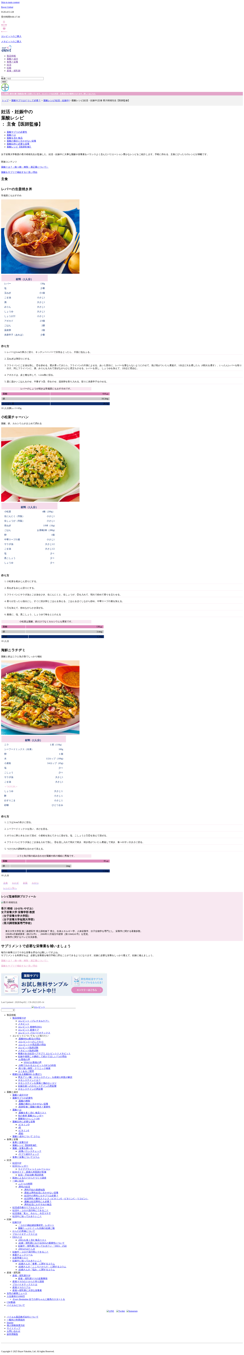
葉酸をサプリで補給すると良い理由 (19, 172)
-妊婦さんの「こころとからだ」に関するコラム (42, 1266)
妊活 (9, 65)
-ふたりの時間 (25, 1184)
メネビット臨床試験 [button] (28, 1050)
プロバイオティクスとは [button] (24, 1234)
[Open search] (2, 76)
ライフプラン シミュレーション (34, 1169)
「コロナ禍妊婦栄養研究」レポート (36, 1225)
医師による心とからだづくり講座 (29, 1178)
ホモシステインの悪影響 (30, 1089)
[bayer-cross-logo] (5, 90)
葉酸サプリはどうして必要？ (26, 100)
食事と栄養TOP (20, 1142)
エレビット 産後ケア (28, 1030)
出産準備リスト (20, 1258)
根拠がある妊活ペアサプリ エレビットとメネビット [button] (44, 1053)
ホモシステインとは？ (29, 1080)
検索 (3, 78)
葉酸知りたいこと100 (29, 1118)
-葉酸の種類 (24, 1101)
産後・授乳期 (13, 71)
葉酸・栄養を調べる (22, 1148)
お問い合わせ (13, 1331)
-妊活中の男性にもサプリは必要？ (41, 1195)
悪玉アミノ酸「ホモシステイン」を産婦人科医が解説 (45, 1077)
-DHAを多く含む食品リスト (32, 1240)
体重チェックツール (22, 1255)
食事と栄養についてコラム (26, 1157)
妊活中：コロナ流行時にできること (30, 1210)
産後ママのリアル (21, 1287)
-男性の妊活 (24, 1187)
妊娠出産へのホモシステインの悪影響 (37, 1086)
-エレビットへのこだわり (31, 1041)
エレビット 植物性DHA (30, 1027)
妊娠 (9, 68)
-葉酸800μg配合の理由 (29, 1039)
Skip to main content (10, 2)
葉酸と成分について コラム (26, 1136)
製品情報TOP (19, 1018)
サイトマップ (13, 1328)
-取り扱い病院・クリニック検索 (34, 1068)
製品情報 (11, 56)
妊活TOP (16, 1163)
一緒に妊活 (18, 1181)
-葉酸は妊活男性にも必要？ (38, 1201)
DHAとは (17, 1237)
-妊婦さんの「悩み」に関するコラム (36, 1269)
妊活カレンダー (20, 1166)
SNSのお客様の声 (33, 1062)
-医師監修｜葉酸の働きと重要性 (34, 1107)
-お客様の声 (24, 1059)
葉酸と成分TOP (20, 1095)
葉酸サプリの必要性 (17, 132)
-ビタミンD (24, 1124)
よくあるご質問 (26, 1071)
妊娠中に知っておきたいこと (27, 1261)
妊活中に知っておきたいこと (27, 1216)
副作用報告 (12, 1334)
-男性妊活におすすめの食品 (38, 1204)
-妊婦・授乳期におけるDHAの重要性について (41, 1243)
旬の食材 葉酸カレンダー (30, 1115)
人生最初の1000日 (16, 1296)
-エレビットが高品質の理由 (32, 1044)
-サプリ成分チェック (28, 1154)
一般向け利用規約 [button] (16, 1320)
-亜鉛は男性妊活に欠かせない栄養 (41, 1192)
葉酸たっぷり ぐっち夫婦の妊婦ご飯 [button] (36, 1228)
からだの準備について (23, 1231)
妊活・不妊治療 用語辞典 (30, 1175)
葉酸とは (11, 135)
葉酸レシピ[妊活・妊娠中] (56, 100)
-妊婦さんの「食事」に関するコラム (36, 1264)
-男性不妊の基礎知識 (34, 1189)
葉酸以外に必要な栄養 (18, 144)
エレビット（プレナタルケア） (34, 1021)
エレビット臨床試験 (28, 1047)
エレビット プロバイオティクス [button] (34, 1033)
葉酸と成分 (12, 59)
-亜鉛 (20, 1133)
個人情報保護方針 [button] (16, 1325)
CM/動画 (11, 1302)
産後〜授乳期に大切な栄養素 (27, 1290)
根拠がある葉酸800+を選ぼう (27, 1074)
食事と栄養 (12, 62)
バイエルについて (16, 1305)
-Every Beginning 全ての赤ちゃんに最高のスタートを (38, 1299)
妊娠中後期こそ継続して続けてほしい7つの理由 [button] (42, 1056)
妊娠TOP (16, 1222)
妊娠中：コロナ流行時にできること (30, 1252)
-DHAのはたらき (26, 1249)
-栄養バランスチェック (29, 1151)
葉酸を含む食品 (15, 138)
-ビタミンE (23, 1130)
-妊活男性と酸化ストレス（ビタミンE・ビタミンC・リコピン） (56, 1198)
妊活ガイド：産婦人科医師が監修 (29, 1172)
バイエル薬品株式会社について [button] (22, 1317)
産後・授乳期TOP (21, 1275)
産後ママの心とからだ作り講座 (28, 1281)
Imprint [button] (10, 1322)
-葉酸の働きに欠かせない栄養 (33, 1104)
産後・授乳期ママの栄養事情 (32, 1278)
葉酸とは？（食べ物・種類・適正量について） (25, 167)
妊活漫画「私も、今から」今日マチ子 (31, 1213)
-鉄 (19, 1127)
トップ (5, 100)
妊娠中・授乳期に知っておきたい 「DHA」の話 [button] (42, 1246)
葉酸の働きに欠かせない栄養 (21, 141)
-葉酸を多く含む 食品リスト (32, 1113)
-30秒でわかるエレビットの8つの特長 (37, 1065)
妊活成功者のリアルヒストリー (28, 1207)
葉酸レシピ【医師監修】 (19, 147)
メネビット (23, 1024)
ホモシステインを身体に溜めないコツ (37, 1083)
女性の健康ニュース (17, 1293)
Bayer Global (7, 7)
